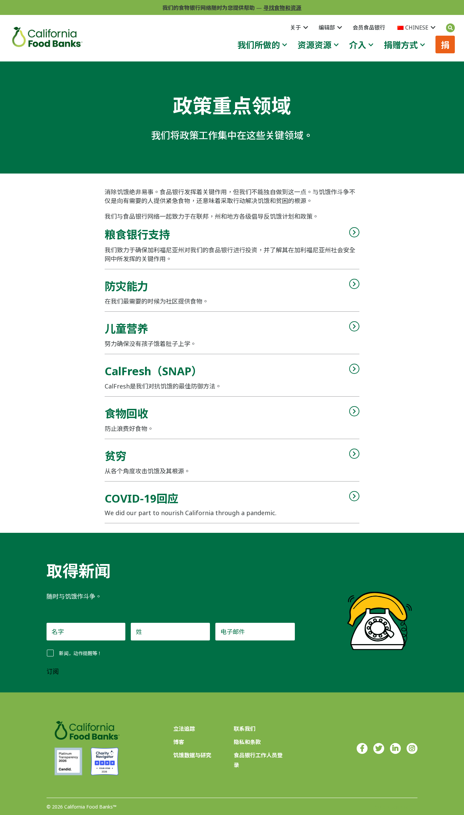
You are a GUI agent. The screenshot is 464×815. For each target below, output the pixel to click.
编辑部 (327, 27)
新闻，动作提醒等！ (80, 653)
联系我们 (244, 728)
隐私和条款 (247, 742)
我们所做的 (258, 45)
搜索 (450, 27)
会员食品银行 (369, 27)
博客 (178, 742)
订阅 (53, 671)
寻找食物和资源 (282, 8)
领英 (395, 748)
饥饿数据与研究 (192, 755)
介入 (357, 45)
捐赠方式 (401, 45)
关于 (295, 27)
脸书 (362, 748)
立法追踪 (184, 728)
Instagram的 (412, 748)
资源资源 (315, 45)
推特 (378, 748)
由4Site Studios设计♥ (393, 806)
